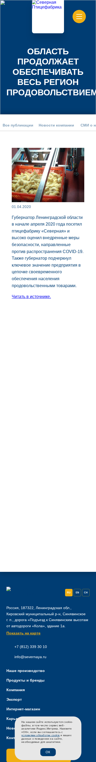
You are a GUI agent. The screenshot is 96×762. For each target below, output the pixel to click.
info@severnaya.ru (30, 657)
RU (69, 592)
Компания (15, 690)
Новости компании (56, 125)
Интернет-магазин (23, 709)
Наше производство (25, 671)
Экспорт (14, 699)
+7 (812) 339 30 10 (30, 647)
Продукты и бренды (25, 680)
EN (77, 592)
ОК (48, 752)
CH (86, 592)
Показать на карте (23, 633)
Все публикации (18, 125)
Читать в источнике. (31, 296)
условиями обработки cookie (40, 735)
